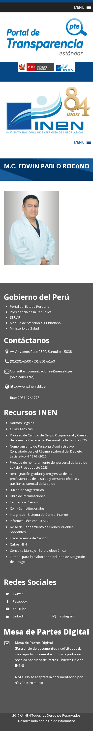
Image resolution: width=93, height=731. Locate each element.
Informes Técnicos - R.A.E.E (30, 520)
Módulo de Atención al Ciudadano (35, 323)
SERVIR (15, 317)
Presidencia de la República (31, 312)
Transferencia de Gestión (29, 538)
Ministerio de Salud (24, 328)
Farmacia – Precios (24, 502)
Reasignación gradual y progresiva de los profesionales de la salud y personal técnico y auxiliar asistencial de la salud (44, 478)
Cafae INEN (18, 544)
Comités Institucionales (27, 508)
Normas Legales (22, 423)
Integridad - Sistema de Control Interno (39, 514)
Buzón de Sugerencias (27, 489)
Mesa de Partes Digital (46, 632)
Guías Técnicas (21, 429)
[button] (79, 7)
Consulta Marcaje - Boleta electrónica (38, 550)
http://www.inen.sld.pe (28, 386)
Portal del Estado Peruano (29, 306)
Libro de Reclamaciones (28, 496)
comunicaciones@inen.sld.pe (50, 371)
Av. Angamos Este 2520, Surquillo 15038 (41, 351)
